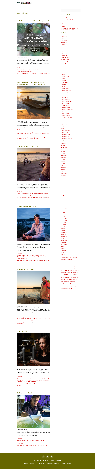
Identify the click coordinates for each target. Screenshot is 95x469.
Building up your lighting (25, 393)
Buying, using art (65, 55)
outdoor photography (36, 138)
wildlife (75, 286)
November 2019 (64, 155)
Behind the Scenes (21, 132)
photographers (64, 283)
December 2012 (64, 208)
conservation (64, 264)
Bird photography (65, 97)
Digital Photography (66, 92)
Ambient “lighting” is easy (25, 270)
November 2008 (64, 246)
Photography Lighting (44, 133)
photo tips (75, 283)
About (57, 3)
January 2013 (63, 206)
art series (69, 257)
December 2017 (64, 173)
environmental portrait (33, 137)
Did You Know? (64, 42)
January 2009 (63, 242)
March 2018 (63, 171)
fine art (69, 268)
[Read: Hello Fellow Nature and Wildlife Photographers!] (33, 39)
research (45, 445)
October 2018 (63, 167)
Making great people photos (26, 206)
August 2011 (63, 224)
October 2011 (63, 222)
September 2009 (64, 236)
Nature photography (27, 138)
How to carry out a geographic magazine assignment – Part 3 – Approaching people (31, 83)
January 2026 (63, 143)
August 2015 (63, 187)
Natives (76, 272)
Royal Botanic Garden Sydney (69, 284)
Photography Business (66, 122)
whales (73, 286)
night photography (37, 197)
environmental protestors (64, 268)
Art (41, 460)
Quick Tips (25, 258)
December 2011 (64, 218)
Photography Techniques (22, 134)
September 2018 (64, 169)
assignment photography (22, 137)
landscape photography (73, 270)
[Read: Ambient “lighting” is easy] (33, 287)
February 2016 (64, 185)
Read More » (19, 67)
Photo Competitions (66, 130)
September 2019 (64, 159)
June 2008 (63, 254)
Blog (62, 3)
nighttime (43, 197)
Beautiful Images (65, 61)
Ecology (63, 47)
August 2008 (63, 250)
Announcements (64, 34)
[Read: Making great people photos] (33, 224)
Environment (25, 69)
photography (71, 283)
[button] (52, 3)
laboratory (35, 445)
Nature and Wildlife (33, 69)
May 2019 (63, 163)
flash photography (37, 260)
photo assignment (66, 281)
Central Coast (76, 261)
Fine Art (51, 3)
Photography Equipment (34, 133)
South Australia (65, 82)
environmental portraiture (43, 137)
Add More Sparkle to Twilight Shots (28, 146)
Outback (63, 78)
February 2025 (64, 147)
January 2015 (63, 195)
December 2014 (64, 197)
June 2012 (63, 212)
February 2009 (64, 240)
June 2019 (63, 161)
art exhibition (64, 257)
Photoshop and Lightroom (37, 380)
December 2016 (64, 179)
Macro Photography (66, 103)
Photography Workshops (67, 138)
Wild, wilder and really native (66, 23)
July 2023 (62, 149)
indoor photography (45, 383)
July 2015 (62, 189)
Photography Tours (66, 136)
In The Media (64, 36)
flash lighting (45, 73)
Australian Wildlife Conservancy (23, 73)
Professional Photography (33, 134)
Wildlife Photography (27, 71)
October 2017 (63, 175)
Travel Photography (26, 195)
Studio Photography (32, 381)
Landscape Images (21, 193)
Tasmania (64, 84)
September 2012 (64, 210)
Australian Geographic (21, 255)
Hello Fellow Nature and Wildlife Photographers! (33, 21)
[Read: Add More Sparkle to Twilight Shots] (33, 164)
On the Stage (64, 40)
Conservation (20, 69)
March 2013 (63, 204)
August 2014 (63, 201)
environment (64, 266)
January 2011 (63, 230)
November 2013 (64, 203)
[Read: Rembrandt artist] (33, 349)
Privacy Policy (58, 460)
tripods (68, 286)
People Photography (24, 133)
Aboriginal (64, 74)
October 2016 (63, 181)
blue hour (19, 197)
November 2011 (64, 220)
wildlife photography (67, 289)
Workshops (46, 3)
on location (25, 75)
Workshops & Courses (35, 195)
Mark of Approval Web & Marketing (55, 466)
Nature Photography (41, 69)
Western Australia (65, 88)
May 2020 (63, 153)
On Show (63, 38)
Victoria (63, 86)
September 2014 (64, 199)
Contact (66, 3)
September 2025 (64, 145)
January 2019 (63, 165)
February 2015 (64, 193)
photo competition (72, 281)
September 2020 (64, 151)
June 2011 (63, 226)
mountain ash (69, 272)
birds (69, 261)
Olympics (76, 277)
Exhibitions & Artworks (65, 53)
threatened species (32, 75)
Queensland (64, 80)
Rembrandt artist (22, 331)
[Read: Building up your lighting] (33, 411)
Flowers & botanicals (66, 69)
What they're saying (66, 57)
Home (41, 3)
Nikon (63, 94)
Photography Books (66, 134)
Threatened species (66, 51)
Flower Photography (66, 99)
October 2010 (63, 234)
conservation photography (36, 73)
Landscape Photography (30, 132)
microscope (40, 445)
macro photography (63, 272)
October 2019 (63, 157)
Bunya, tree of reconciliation (66, 17)
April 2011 (63, 228)
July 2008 (62, 252)
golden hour (30, 197)
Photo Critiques (65, 132)
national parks (73, 272)
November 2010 (64, 232)
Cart (74, 3)
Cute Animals (64, 65)
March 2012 (63, 214)
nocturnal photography (71, 277)
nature (62, 275)
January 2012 (63, 216)
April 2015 (63, 191)
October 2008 (63, 248)
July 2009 (62, 238)
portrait (78, 283)
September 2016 (64, 183)
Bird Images (64, 63)
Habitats (63, 49)
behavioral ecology (68, 259)
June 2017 (63, 177)
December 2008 (64, 244)
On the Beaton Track (65, 72)
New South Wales (39, 132)
